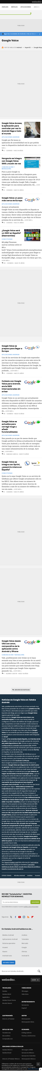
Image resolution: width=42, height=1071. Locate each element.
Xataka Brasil (6, 1053)
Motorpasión (26, 1019)
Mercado (25, 943)
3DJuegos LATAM (27, 1050)
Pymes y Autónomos (28, 1036)
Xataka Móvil (6, 994)
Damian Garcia (12, 454)
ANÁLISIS (5, 7)
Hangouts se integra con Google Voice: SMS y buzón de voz (12, 161)
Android (19, 47)
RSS (28, 916)
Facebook (15, 916)
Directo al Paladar (8, 1019)
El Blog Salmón (27, 1033)
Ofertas (24, 951)
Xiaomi (4, 951)
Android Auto (7, 955)
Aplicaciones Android (10, 137)
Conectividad (7, 239)
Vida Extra (25, 994)
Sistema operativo (8, 943)
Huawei (37, 875)
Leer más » (29, 220)
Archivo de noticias (22, 690)
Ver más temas (8, 962)
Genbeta (35, 732)
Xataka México (7, 1050)
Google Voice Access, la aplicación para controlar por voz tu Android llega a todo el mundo (12, 128)
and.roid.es (34, 862)
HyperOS (28, 47)
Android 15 (25, 955)
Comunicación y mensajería (8, 168)
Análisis (29, 875)
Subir (34, 980)
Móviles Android (19, 875)
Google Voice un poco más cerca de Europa (12, 199)
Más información (33, 1069)
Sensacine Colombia (28, 1056)
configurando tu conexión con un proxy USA (16, 745)
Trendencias (6, 1033)
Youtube (19, 916)
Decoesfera (6, 1036)
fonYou (16, 864)
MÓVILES (14, 7)
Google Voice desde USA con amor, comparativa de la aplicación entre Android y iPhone (11, 646)
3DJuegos (25, 991)
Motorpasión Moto (28, 1022)
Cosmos (9, 150)
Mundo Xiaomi (7, 1003)
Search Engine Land (11, 862)
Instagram (24, 916)
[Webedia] (37, 1)
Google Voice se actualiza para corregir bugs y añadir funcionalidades (10, 426)
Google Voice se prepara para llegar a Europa (12, 348)
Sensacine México (28, 1053)
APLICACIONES (25, 7)
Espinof (24, 1008)
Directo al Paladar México (11, 1059)
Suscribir (35, 902)
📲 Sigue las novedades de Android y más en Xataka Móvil (21, 34)
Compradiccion (7, 1039)
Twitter (11, 916)
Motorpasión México (29, 1059)
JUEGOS (37, 7)
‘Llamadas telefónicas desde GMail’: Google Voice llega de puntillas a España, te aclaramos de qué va (21, 866)
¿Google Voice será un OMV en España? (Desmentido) (11, 233)
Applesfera (6, 997)
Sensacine (25, 1005)
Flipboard (32, 916)
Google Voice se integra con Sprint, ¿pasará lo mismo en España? (12, 465)
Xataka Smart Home (9, 1000)
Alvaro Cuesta (11, 673)
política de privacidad (31, 907)
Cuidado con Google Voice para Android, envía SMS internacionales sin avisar (11, 386)
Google (24, 947)
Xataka (4, 991)
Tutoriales (25, 939)
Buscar (39, 971)
